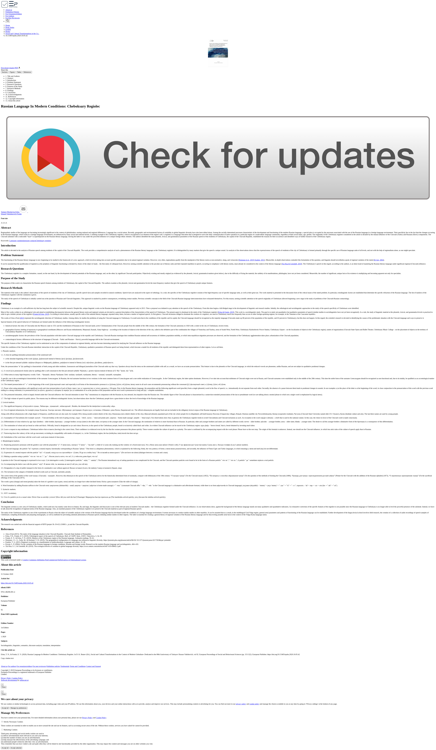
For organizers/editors (24, 666)
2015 (22, 318)
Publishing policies (53, 666)
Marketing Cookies (10, 730)
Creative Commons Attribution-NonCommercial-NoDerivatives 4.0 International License (54, 560)
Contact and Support (93, 666)
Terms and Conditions (78, 666)
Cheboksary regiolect (43, 241)
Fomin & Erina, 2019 (41, 314)
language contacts (29, 241)
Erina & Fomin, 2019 (226, 312)
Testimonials (64, 666)
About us (8, 10)
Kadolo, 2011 (259, 260)
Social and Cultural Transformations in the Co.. (22, 34)
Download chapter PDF (10, 68)
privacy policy (241, 704)
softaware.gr (24, 680)
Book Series (9, 27)
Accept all (5, 708)
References (27, 72)
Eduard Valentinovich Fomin (11, 214)
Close (4, 687)
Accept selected (16, 748)
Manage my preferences (19, 708)
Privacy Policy (6, 678)
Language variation (16, 241)
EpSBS (8, 29)
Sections (5, 72)
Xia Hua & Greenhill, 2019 (291, 264)
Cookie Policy (101, 718)
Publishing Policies (12, 12)
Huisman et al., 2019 (246, 260)
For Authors (9, 16)
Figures (12, 72)
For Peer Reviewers (12, 18)
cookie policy (254, 704)
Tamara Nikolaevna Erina (10, 212)
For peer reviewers (39, 666)
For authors (12, 666)
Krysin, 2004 (378, 260)
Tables (19, 72)
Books (7, 31)
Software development (9, 680)
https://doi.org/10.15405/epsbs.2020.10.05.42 (17, 583)
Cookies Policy (17, 678)
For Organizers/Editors (13, 14)
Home (7, 25)
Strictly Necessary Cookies (13, 722)
